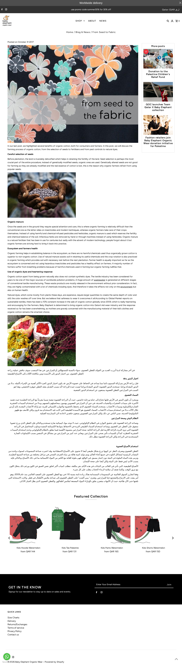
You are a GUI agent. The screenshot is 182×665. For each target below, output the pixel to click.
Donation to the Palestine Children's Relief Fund (158, 74)
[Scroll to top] (176, 659)
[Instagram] (5, 9)
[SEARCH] (168, 20)
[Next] (172, 538)
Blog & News (83, 32)
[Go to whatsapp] (6, 656)
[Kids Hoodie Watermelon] (28, 525)
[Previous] (9, 538)
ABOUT (92, 21)
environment (126, 286)
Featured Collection (91, 496)
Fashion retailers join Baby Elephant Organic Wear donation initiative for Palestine (158, 141)
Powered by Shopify (54, 662)
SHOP (79, 21)
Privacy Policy (14, 631)
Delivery (12, 621)
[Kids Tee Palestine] (70, 525)
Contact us (13, 634)
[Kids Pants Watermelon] (112, 525)
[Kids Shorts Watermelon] (153, 525)
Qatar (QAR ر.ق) (170, 9)
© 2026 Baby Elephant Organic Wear (25, 662)
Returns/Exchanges (17, 624)
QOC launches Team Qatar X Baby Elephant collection (158, 107)
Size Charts (13, 617)
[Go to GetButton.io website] (6, 662)
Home (69, 32)
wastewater (99, 280)
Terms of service (16, 627)
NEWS (102, 21)
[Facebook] (2, 9)
